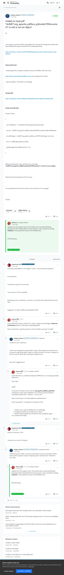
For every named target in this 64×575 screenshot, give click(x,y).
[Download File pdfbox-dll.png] (29, 211)
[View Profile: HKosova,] (9, 223)
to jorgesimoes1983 (43, 449)
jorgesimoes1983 (16, 264)
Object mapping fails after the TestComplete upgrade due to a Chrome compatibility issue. (31, 517)
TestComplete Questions (10, 7)
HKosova (14, 222)
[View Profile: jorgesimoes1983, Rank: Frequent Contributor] (9, 265)
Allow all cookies (24, 571)
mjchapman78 (17, 528)
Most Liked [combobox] (57, 259)
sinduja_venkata (15, 15)
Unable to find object (12, 549)
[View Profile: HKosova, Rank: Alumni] (9, 320)
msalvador (16, 551)
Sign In (58, 3)
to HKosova (41, 338)
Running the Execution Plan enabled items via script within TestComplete (28, 510)
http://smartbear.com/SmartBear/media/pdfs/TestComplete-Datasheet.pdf (29, 99)
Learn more (31, 566)
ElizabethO (17, 556)
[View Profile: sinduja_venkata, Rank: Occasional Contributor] (7, 16)
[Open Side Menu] (4, 3)
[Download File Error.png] (15, 211)
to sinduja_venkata (22, 222)
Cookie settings (8, 571)
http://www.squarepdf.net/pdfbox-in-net (18, 76)
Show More (16, 423)
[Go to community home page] (12, 2)
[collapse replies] (4, 264)
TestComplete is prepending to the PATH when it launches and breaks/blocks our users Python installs (30, 525)
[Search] (48, 3)
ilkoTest (15, 512)
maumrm (15, 545)
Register (52, 3)
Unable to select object (12, 543)
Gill (13, 520)
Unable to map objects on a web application (19, 554)
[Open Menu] (59, 7)
